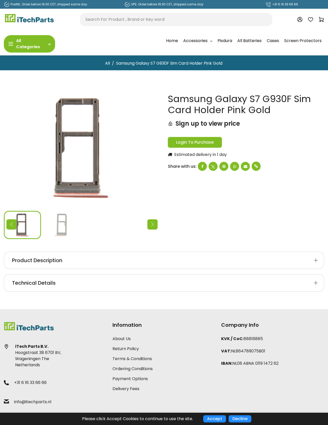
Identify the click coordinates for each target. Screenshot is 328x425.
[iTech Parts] (29, 19)
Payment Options (130, 379)
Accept (214, 419)
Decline (240, 419)
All (107, 63)
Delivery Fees (125, 389)
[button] (11, 224)
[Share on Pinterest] (223, 166)
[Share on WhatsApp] (234, 166)
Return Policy (125, 349)
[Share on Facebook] (202, 166)
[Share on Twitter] (213, 166)
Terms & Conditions (132, 359)
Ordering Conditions (132, 369)
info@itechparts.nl (32, 402)
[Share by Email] (245, 166)
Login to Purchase (195, 142)
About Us (121, 339)
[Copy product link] (256, 166)
